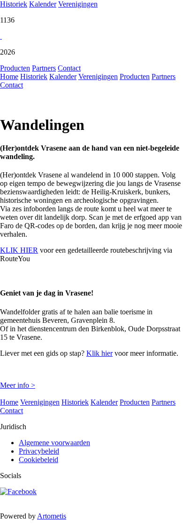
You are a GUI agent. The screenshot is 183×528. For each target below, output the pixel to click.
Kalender (42, 4)
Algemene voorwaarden (54, 443)
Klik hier (99, 353)
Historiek (13, 4)
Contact (69, 68)
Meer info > (17, 385)
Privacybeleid (39, 451)
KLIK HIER (19, 250)
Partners (44, 68)
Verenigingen (78, 4)
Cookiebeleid (38, 460)
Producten (15, 68)
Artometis (51, 516)
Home (9, 76)
